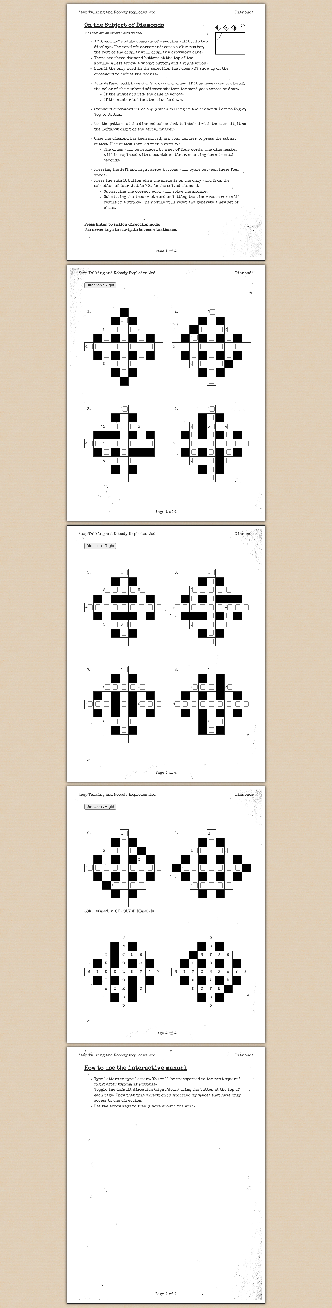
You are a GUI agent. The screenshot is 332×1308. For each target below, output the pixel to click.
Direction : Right (100, 285)
